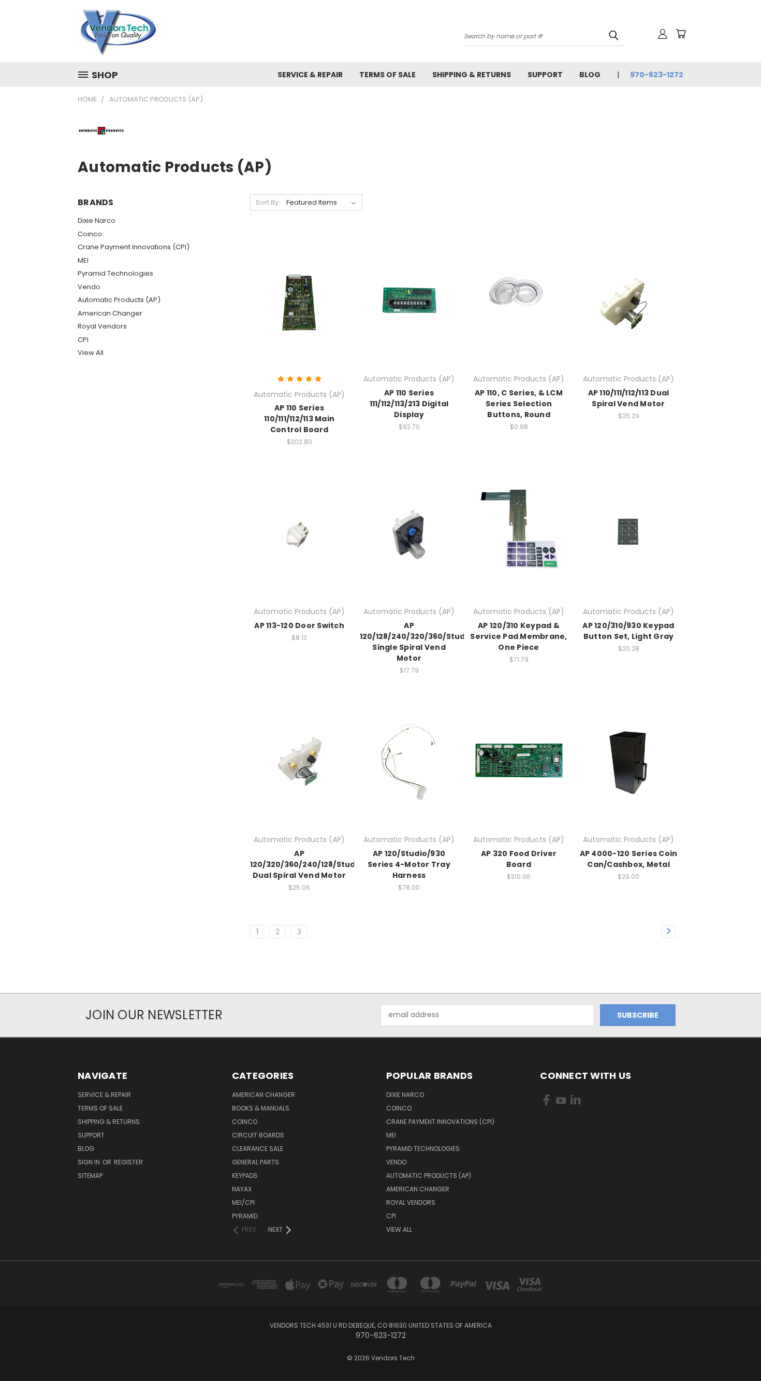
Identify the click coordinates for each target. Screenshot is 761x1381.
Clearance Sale (257, 1148)
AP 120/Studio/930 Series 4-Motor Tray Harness (409, 864)
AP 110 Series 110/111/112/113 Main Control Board (299, 419)
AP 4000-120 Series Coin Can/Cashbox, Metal (629, 859)
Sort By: (268, 202)
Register (128, 1162)
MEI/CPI (243, 1202)
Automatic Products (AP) (119, 300)
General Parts (255, 1162)
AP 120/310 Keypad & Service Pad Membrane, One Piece (518, 636)
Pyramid (245, 1216)
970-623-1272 (656, 74)
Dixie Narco (96, 220)
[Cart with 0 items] (681, 34)
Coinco (90, 234)
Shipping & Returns (471, 74)
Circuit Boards (258, 1135)
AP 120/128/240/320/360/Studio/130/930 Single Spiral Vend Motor (433, 641)
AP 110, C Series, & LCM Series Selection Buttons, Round (519, 404)
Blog (590, 74)
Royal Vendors (102, 326)
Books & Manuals (260, 1108)
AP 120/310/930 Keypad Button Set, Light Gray (628, 631)
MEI (83, 260)
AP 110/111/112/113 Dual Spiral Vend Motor (628, 398)
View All (91, 353)
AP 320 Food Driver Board (519, 859)
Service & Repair (310, 74)
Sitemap (90, 1175)
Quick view (299, 290)
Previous (734, 1348)
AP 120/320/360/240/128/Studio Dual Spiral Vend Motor (306, 864)
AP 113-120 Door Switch (299, 625)
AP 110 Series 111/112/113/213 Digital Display (409, 404)
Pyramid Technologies (115, 273)
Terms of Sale (387, 74)
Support (545, 74)
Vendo (89, 287)
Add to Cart (299, 309)
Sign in (89, 1162)
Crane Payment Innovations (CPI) (133, 247)
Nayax (242, 1189)
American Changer (110, 313)
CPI (83, 340)
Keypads (245, 1175)
